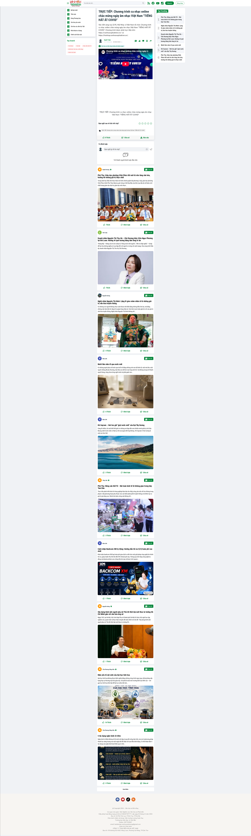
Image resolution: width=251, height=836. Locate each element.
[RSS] (149, 3)
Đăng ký (169, 3)
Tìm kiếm (143, 3)
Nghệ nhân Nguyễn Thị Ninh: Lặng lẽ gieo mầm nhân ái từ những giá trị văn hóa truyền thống (124, 302)
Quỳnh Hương (105, 169)
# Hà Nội (78, 46)
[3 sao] (145, 123)
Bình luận (104, 144)
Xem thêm (125, 789)
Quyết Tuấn (107, 40)
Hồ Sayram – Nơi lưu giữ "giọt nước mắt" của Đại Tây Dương (121, 425)
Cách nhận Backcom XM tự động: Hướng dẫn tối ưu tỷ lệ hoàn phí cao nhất (125, 550)
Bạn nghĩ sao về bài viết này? (109, 123)
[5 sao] (151, 123)
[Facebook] (153, 3)
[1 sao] (140, 123)
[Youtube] (157, 3)
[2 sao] (142, 123)
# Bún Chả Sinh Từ (87, 46)
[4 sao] (148, 123)
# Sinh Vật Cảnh (71, 52)
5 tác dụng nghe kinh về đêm (109, 736)
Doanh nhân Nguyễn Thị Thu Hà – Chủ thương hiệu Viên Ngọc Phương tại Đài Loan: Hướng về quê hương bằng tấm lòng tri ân (125, 239)
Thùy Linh (104, 480)
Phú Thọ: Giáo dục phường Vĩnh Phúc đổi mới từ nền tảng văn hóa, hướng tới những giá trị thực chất (124, 176)
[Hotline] (162, 3)
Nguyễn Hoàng (106, 606)
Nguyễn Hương (106, 295)
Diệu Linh (104, 358)
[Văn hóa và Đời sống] (76, 3)
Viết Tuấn (104, 232)
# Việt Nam (70, 46)
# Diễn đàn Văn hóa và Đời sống (75, 49)
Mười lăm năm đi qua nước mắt (110, 364)
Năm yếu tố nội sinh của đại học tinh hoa (114, 675)
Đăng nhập (180, 3)
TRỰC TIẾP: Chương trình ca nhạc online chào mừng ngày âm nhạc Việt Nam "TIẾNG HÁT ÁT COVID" (123, 130)
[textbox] (124, 149)
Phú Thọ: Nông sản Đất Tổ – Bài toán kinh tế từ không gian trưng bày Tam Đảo (125, 487)
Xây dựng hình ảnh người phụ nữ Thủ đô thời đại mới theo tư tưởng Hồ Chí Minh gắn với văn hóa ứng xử (125, 613)
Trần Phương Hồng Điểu (108, 669)
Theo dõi (149, 169)
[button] (144, 225)
